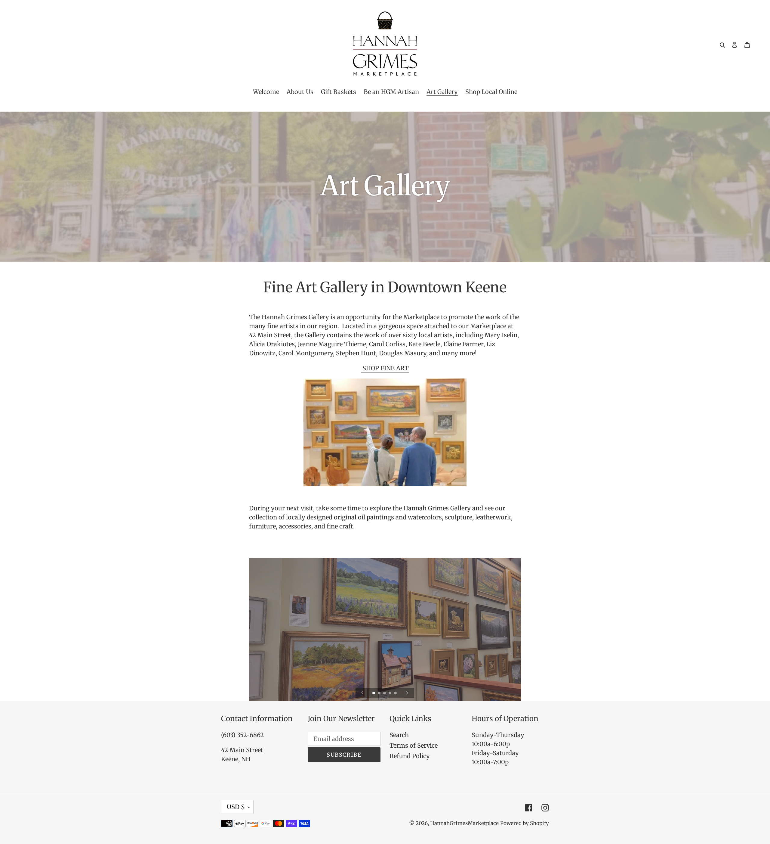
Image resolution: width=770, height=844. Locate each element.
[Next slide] (407, 692)
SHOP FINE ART (385, 368)
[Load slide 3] (385, 693)
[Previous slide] (362, 692)
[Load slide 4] (390, 693)
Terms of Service (414, 745)
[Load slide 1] (374, 693)
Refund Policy (410, 756)
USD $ (236, 807)
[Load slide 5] (396, 693)
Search (399, 735)
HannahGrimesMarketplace (464, 823)
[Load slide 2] (379, 693)
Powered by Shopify (524, 823)
